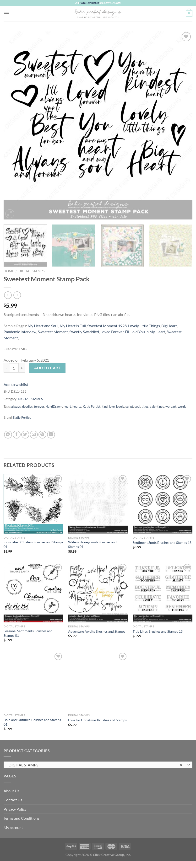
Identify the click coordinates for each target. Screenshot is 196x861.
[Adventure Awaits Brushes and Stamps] (98, 592)
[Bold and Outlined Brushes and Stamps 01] (33, 681)
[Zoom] (10, 214)
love (112, 406)
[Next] (182, 125)
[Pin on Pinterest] (42, 435)
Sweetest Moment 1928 (107, 325)
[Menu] (6, 13)
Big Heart (169, 325)
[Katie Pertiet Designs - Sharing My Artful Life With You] (98, 13)
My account (13, 827)
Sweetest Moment (53, 331)
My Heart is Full (73, 325)
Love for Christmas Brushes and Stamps (97, 720)
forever (39, 406)
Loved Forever (112, 331)
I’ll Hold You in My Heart (145, 331)
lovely (120, 406)
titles (145, 406)
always (16, 406)
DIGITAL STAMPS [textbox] (95, 765)
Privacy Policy (15, 809)
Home (9, 271)
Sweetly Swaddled (84, 331)
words (182, 406)
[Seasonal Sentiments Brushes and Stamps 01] (33, 592)
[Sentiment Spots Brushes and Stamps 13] (162, 504)
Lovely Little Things (144, 325)
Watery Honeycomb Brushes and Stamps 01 (92, 544)
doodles (27, 406)
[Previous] (13, 125)
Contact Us (13, 799)
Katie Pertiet (91, 406)
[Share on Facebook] (17, 435)
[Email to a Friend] (34, 435)
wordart (170, 406)
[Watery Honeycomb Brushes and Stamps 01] (98, 504)
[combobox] (98, 764)
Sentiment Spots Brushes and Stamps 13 (162, 542)
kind (105, 406)
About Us (11, 790)
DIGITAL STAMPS (31, 271)
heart (67, 406)
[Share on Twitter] (25, 435)
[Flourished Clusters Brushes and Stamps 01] (33, 504)
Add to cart (47, 367)
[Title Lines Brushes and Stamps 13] (162, 592)
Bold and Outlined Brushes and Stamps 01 (32, 722)
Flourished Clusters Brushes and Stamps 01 (33, 544)
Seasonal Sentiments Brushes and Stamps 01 (28, 633)
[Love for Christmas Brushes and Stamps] (98, 681)
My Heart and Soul (43, 325)
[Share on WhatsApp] (8, 435)
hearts (76, 406)
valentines (157, 406)
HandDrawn (53, 406)
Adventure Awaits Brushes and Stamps (96, 631)
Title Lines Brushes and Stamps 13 (158, 631)
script (129, 406)
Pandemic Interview (20, 331)
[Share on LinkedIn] (51, 435)
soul (137, 406)
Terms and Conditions (21, 818)
